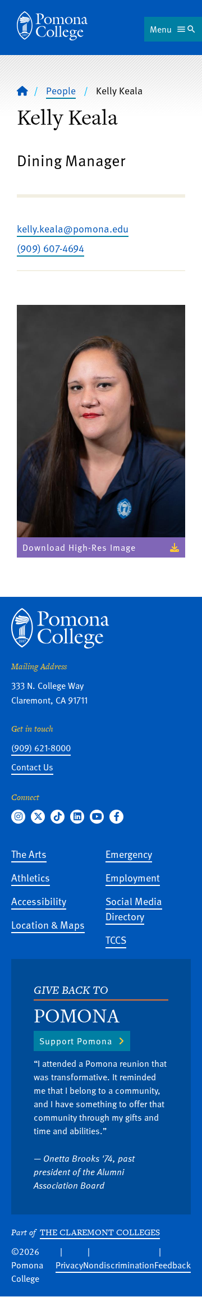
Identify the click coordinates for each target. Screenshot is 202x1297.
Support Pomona (75, 1041)
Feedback (172, 1265)
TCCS (115, 939)
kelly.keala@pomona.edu (72, 228)
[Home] (52, 25)
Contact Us (32, 767)
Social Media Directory (133, 908)
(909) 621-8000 (41, 748)
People (61, 90)
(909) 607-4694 (50, 247)
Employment (132, 877)
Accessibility (38, 900)
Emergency (128, 853)
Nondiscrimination (118, 1265)
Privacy (69, 1265)
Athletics (30, 877)
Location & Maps (48, 924)
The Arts (29, 853)
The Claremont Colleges (100, 1232)
